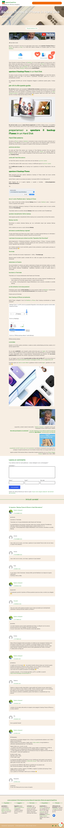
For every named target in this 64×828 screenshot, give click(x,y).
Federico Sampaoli (39, 427)
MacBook (11, 48)
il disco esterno (36, 742)
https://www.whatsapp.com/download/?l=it (20, 673)
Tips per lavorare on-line (32, 28)
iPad (21, 47)
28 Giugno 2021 (17, 658)
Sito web (42, 480)
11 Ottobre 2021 (17, 639)
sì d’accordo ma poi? (31, 761)
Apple (43, 351)
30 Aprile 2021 (17, 733)
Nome (10, 480)
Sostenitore (55, 808)
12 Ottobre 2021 (17, 619)
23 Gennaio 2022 (17, 585)
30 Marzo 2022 (17, 568)
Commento (12, 465)
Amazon (42, 807)
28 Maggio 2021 (17, 703)
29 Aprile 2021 (17, 781)
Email (26, 480)
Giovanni (16, 601)
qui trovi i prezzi (43, 160)
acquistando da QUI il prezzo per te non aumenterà (22, 448)
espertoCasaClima (11, 2)
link (48, 808)
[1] (61, 825)
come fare (42, 811)
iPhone (10, 47)
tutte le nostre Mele (23, 362)
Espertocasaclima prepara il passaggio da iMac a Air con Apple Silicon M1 (35, 359)
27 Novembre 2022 (18, 513)
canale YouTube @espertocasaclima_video (6, 810)
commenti (29, 807)
